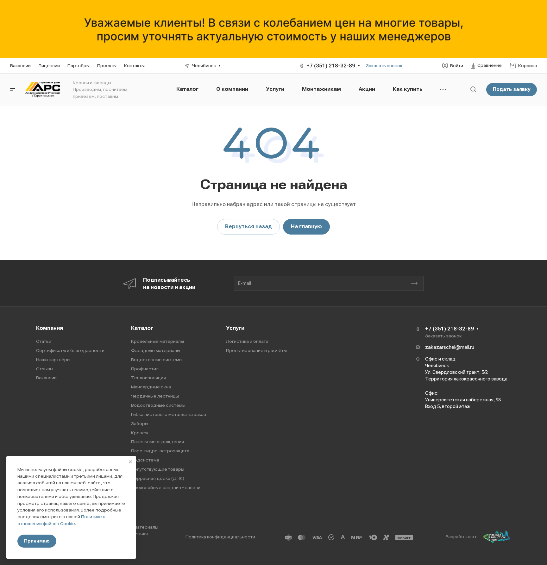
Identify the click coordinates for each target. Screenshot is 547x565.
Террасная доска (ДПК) (157, 478)
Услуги (235, 328)
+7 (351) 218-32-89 (330, 66)
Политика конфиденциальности (220, 536)
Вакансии (46, 377)
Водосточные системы (156, 359)
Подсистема (145, 459)
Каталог (142, 328)
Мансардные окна (151, 386)
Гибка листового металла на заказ (168, 414)
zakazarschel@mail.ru (449, 347)
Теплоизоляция (148, 377)
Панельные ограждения (157, 441)
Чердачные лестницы (155, 396)
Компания (49, 328)
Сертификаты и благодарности (70, 350)
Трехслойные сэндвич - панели (165, 487)
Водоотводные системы (158, 405)
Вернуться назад (248, 226)
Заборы (139, 423)
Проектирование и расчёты (256, 350)
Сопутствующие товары (157, 469)
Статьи (43, 341)
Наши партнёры (53, 359)
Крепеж (139, 432)
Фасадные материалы (155, 350)
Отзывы (44, 368)
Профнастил (145, 368)
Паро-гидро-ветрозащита (160, 450)
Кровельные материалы (157, 341)
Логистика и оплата (247, 341)
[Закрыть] (130, 462)
